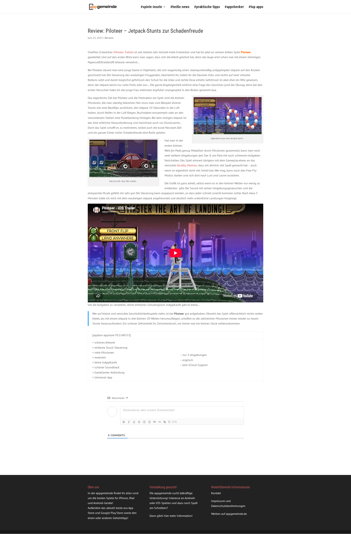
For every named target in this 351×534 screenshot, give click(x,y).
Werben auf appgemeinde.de (229, 514)
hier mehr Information (178, 516)
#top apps (256, 7)
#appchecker (234, 7)
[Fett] (123, 422)
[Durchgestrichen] (139, 422)
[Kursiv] (128, 422)
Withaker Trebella (123, 52)
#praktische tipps (207, 7)
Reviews (109, 37)
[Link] (164, 422)
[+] (175, 421)
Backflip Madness (187, 165)
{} (169, 421)
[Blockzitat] (154, 422)
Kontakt (216, 493)
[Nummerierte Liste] (144, 422)
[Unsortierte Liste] (149, 422)
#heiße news (179, 7)
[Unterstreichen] (134, 422)
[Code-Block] (159, 422)
